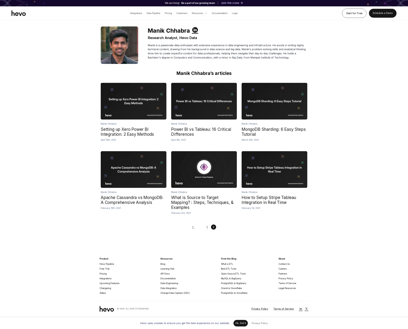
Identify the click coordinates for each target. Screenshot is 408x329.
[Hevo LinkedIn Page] (301, 309)
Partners (283, 273)
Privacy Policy (286, 278)
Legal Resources (287, 288)
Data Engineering (169, 283)
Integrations (106, 278)
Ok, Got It (240, 323)
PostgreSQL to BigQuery (233, 283)
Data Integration (168, 288)
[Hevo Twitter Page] (306, 309)
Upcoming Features (110, 283)
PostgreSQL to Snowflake (234, 293)
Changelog (105, 288)
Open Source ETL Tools (233, 273)
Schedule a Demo (383, 13)
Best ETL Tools (229, 268)
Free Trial (104, 268)
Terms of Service (287, 283)
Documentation (168, 278)
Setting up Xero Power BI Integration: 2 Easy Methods (127, 132)
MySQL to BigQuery (231, 278)
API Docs (165, 273)
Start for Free (354, 13)
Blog (162, 264)
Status (103, 293)
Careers (283, 268)
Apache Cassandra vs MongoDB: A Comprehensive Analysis (132, 200)
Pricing (103, 273)
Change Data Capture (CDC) (175, 293)
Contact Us (284, 264)
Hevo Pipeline (107, 264)
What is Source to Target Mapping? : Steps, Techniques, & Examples (202, 202)
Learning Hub (167, 268)
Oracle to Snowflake (231, 288)
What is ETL (227, 264)
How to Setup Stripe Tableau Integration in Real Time (269, 200)
